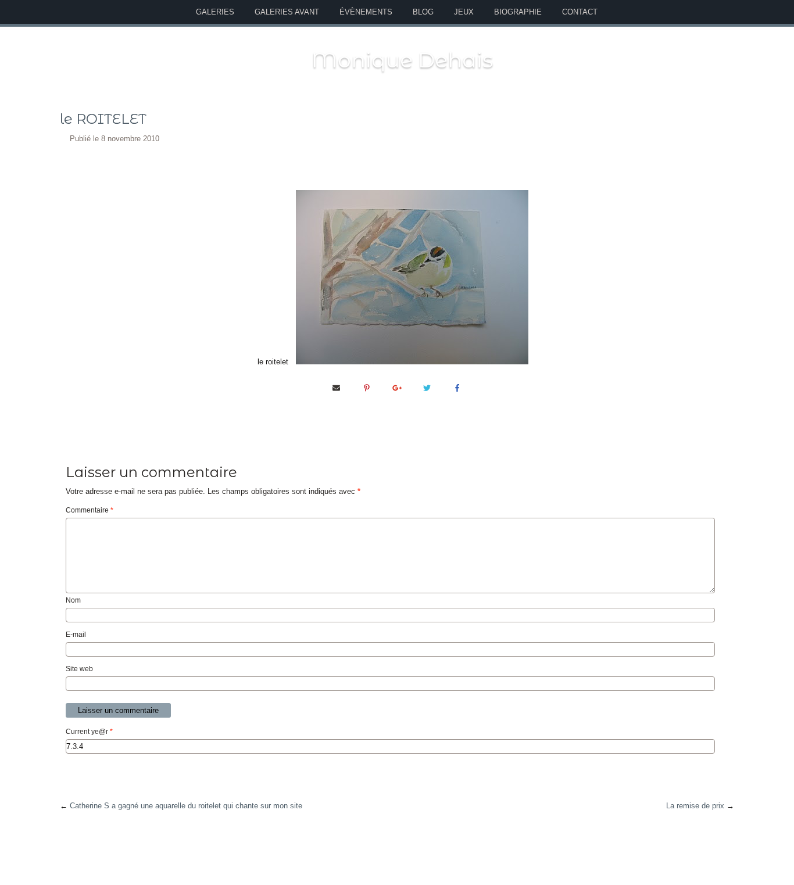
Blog (423, 12)
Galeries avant (287, 12)
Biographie (518, 12)
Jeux (464, 12)
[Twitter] (427, 387)
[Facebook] (457, 387)
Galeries (215, 12)
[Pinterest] (367, 387)
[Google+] (397, 387)
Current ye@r (89, 732)
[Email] (336, 387)
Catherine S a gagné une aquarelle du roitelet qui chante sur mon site (186, 805)
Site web (79, 669)
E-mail (76, 634)
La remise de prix (695, 805)
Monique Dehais (402, 60)
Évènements (365, 12)
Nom (73, 600)
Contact (580, 12)
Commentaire (89, 510)
